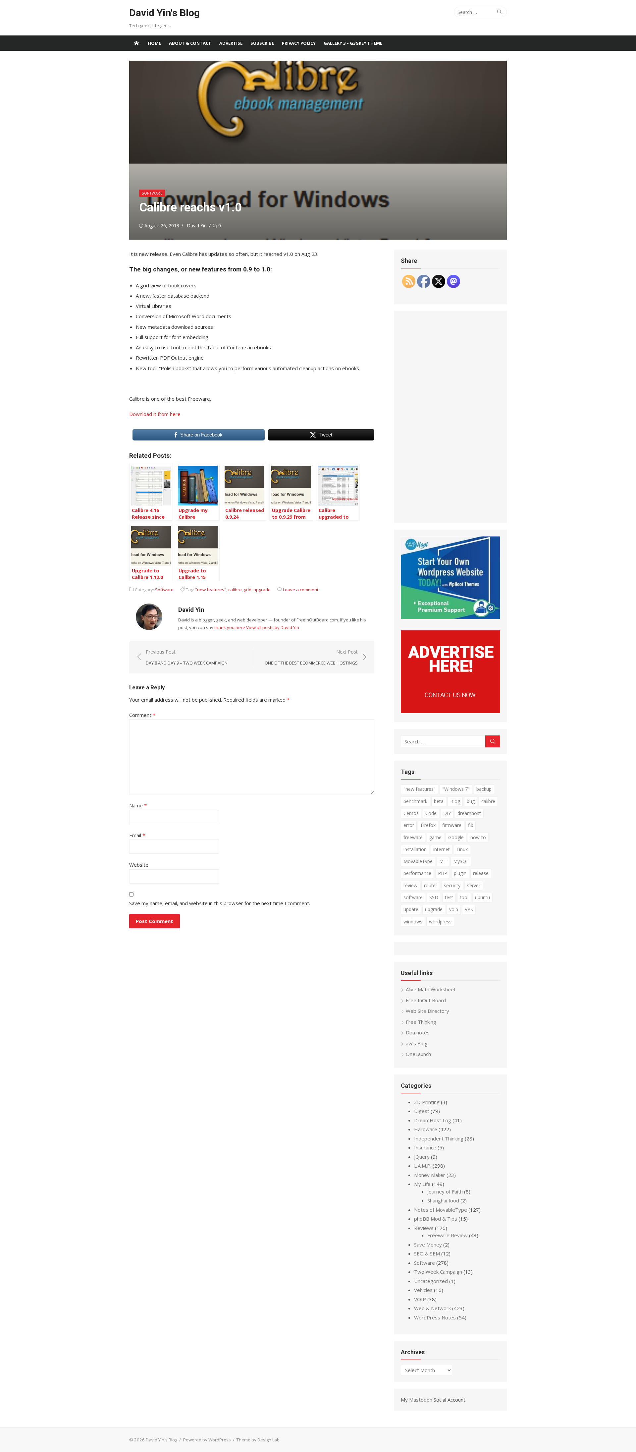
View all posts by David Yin (272, 627)
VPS (469, 909)
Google (456, 837)
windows (412, 921)
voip (453, 909)
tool (464, 897)
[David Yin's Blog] (136, 43)
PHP (442, 873)
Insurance (425, 1147)
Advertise (230, 43)
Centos (411, 813)
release (481, 873)
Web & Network (432, 1308)
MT (443, 861)
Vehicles (423, 1290)
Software (152, 193)
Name (138, 805)
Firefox (428, 825)
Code (431, 813)
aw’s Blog (417, 1043)
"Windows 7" (456, 789)
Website (138, 864)
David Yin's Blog (164, 13)
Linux (462, 849)
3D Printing (427, 1102)
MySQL (461, 861)
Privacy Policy (299, 43)
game (435, 837)
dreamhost (469, 813)
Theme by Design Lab (258, 1440)
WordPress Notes (435, 1317)
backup (484, 789)
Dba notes (418, 1032)
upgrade (262, 590)
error (408, 825)
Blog (455, 801)
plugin (460, 873)
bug (471, 801)
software (413, 897)
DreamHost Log (432, 1120)
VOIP (420, 1299)
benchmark (415, 801)
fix (470, 825)
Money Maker (429, 1175)
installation (415, 849)
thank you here (229, 627)
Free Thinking (421, 1021)
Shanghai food (443, 1200)
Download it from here (155, 414)
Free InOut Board (426, 1000)
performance (417, 873)
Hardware (425, 1129)
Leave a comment (300, 590)
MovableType (418, 861)
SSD (433, 897)
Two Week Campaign (438, 1271)
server (473, 885)
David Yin (197, 225)
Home (154, 43)
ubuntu (482, 897)
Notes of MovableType (440, 1209)
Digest (421, 1111)
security (452, 885)
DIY (447, 813)
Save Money (428, 1244)
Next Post (311, 657)
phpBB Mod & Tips (435, 1218)
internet (441, 849)
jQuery (422, 1156)
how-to (478, 837)
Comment (142, 715)
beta (439, 801)
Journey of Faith (445, 1191)
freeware (413, 837)
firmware (451, 825)
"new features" (210, 590)
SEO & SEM (427, 1253)
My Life (422, 1184)
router (430, 885)
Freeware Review (447, 1235)
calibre (235, 590)
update (410, 909)
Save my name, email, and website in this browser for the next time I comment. (219, 903)
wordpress (440, 921)
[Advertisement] (450, 417)
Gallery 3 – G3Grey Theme (353, 43)
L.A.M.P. (422, 1165)
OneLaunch (418, 1054)
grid (247, 590)
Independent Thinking (438, 1138)
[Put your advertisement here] (450, 711)
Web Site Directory (427, 1011)
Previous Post (187, 657)
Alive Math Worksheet (431, 989)
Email (137, 835)
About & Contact (190, 43)
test (449, 897)
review (410, 885)
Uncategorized (431, 1281)
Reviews (424, 1228)
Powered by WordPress (207, 1440)
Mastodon (420, 1399)
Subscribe (262, 43)
